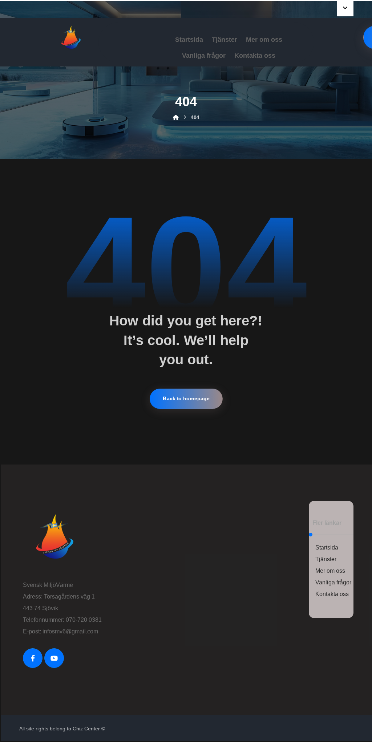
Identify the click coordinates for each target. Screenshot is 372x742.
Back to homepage (186, 398)
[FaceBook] (33, 658)
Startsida (326, 547)
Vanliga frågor (333, 582)
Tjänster (325, 559)
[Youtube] (54, 658)
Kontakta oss (332, 594)
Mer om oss (330, 571)
